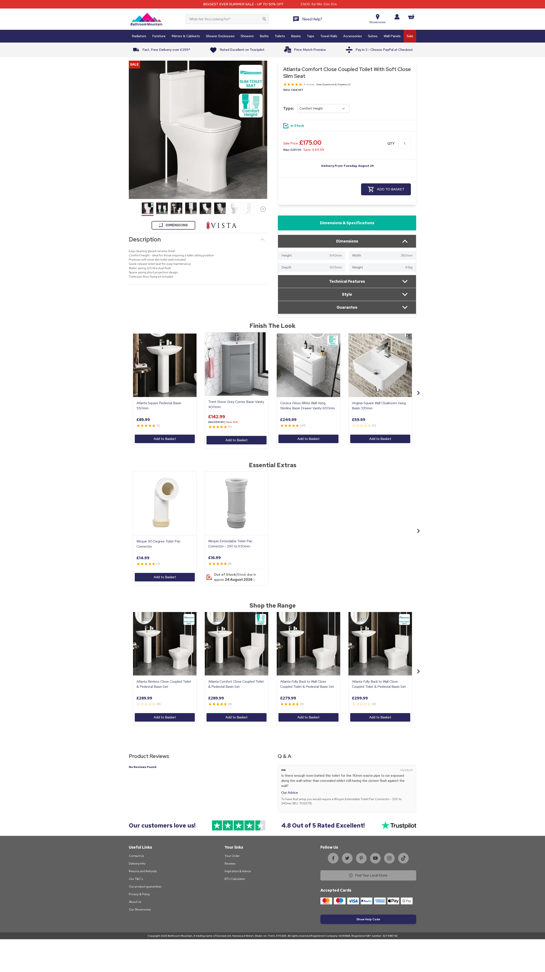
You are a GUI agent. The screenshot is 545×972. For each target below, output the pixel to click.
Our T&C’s (136, 879)
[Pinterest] (361, 858)
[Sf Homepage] (146, 19)
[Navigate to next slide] (418, 393)
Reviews (230, 863)
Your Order (232, 856)
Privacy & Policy (139, 894)
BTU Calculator (235, 879)
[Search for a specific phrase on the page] (264, 19)
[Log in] (397, 16)
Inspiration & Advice (238, 871)
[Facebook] (333, 858)
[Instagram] (389, 858)
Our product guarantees (145, 886)
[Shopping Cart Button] (411, 16)
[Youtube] (375, 858)
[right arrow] (263, 209)
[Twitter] (347, 858)
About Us (135, 902)
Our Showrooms (140, 909)
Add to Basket (165, 439)
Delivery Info (137, 863)
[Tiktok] (403, 858)
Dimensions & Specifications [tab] (347, 222)
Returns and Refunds (143, 871)
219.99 (292, 150)
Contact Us (136, 856)
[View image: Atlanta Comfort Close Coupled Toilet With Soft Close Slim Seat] (198, 130)
